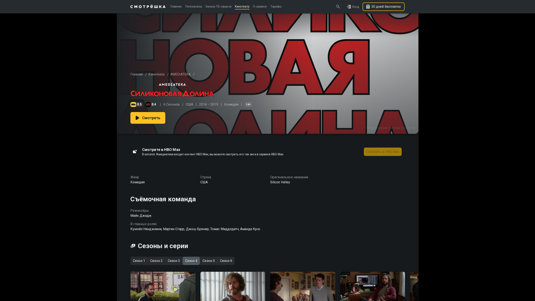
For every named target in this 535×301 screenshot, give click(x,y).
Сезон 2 (156, 261)
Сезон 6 (226, 261)
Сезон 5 (209, 261)
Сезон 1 (139, 261)
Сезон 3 (174, 261)
